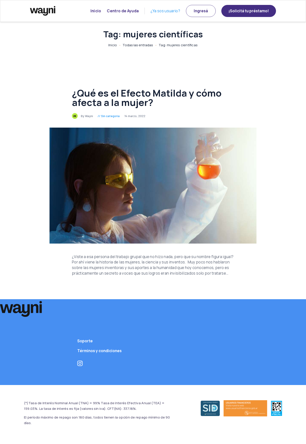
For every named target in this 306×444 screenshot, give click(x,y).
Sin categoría (110, 116)
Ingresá (201, 10)
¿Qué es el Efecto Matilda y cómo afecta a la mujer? (147, 97)
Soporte (85, 340)
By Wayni (87, 116)
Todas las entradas (138, 45)
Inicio (96, 10)
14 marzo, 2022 (134, 116)
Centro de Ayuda (123, 10)
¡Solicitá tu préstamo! (248, 10)
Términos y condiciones (99, 350)
